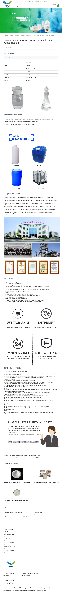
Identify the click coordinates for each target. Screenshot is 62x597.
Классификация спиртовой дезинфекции (14, 512)
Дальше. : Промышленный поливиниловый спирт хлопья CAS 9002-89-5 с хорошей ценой (26, 457)
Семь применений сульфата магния (14, 516)
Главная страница (7, 6)
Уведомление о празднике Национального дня (10, 546)
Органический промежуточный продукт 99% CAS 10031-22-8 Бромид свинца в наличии (46, 482)
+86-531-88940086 (34, 2)
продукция (41, 7)
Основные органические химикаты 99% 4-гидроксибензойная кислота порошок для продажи (17, 500)
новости (29, 7)
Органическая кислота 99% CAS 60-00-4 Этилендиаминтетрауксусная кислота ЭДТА (17, 482)
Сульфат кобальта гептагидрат (10, 538)
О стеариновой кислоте (41, 512)
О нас (18, 7)
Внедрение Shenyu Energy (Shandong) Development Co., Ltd (10, 542)
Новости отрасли (25, 35)
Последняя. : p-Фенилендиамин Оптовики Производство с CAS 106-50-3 (22, 455)
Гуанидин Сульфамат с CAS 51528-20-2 (10, 550)
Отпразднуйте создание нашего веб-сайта (10, 534)
